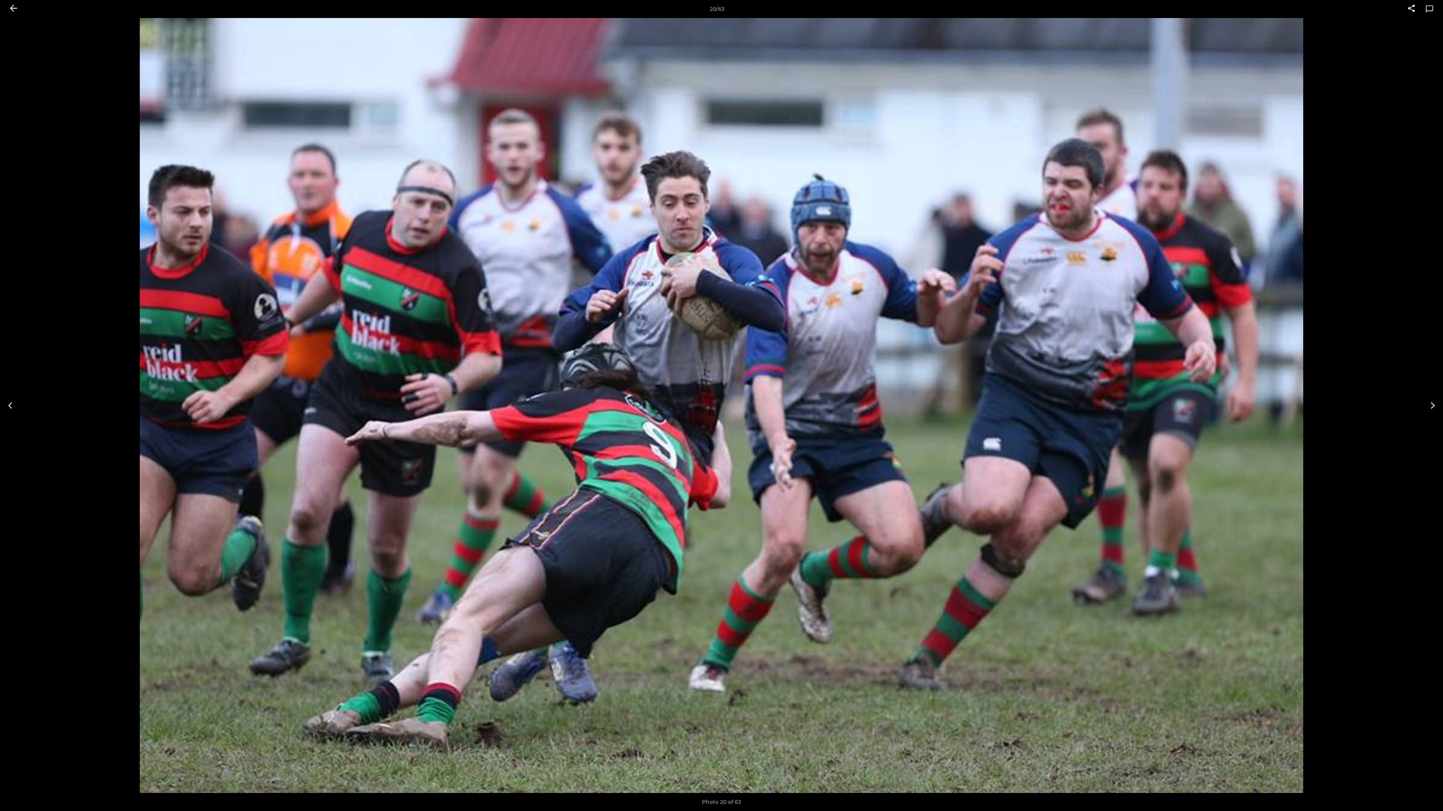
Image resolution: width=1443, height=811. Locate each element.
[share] (1411, 9)
